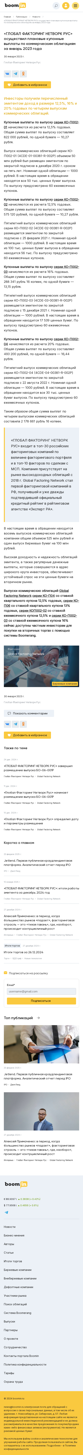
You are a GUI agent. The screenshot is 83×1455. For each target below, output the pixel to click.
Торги (6, 958)
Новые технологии (33, 958)
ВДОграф (17, 958)
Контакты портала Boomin (21, 1355)
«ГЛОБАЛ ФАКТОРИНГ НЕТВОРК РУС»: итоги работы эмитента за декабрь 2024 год (41, 890)
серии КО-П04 (43, 596)
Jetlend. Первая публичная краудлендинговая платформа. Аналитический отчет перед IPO (38, 863)
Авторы (9, 1244)
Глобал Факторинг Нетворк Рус (22, 62)
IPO (5, 871)
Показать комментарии (30, 713)
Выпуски (9, 1321)
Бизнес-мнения (14, 1235)
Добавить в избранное (30, 85)
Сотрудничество (15, 1347)
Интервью (8, 935)
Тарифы (9, 1373)
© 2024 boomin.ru (14, 1398)
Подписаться (41, 1001)
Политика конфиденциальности (25, 1364)
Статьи (9, 1252)
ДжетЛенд (15, 871)
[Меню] (75, 5)
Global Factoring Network (48, 899)
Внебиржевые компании (20, 1278)
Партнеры (11, 1330)
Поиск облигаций (15, 1304)
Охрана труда (13, 1381)
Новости (36, 17)
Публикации (21, 17)
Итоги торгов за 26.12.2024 (23, 952)
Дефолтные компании (18, 1287)
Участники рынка (15, 1295)
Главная (7, 17)
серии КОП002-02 (33, 610)
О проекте (11, 1338)
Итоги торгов (12, 945)
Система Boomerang (17, 1312)
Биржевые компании (17, 1269)
